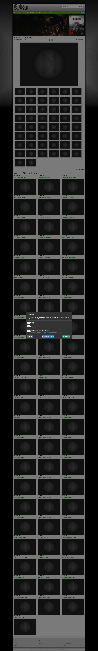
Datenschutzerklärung (48, 318)
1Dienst (33, 323)
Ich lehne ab (30, 336)
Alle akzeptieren (66, 336)
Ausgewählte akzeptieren (48, 336)
